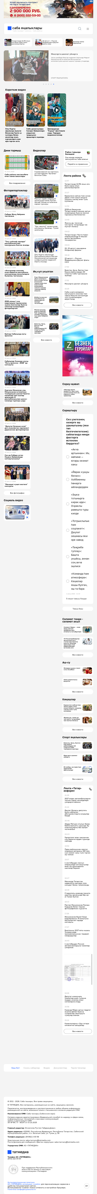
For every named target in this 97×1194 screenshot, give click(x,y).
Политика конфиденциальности (22, 1189)
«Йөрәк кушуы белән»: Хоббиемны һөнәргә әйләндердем (80, 479)
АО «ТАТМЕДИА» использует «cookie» (24, 1184)
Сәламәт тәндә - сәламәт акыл (72, 620)
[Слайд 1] (43, 84)
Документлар (60, 1068)
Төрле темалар (78, 1068)
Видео (47, 1068)
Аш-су (66, 662)
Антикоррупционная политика (21, 1182)
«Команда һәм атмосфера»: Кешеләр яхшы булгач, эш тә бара (80, 581)
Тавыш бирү (78, 609)
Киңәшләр (69, 699)
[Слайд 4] (51, 84)
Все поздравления (17, 183)
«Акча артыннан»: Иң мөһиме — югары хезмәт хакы (80, 457)
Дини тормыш (12, 150)
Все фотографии (17, 493)
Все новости (46, 340)
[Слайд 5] (53, 84)
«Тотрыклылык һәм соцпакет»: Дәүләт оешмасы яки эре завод (80, 530)
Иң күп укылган (43, 271)
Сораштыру (69, 410)
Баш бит (15, 1068)
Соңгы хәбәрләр (31, 1068)
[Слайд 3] (48, 84)
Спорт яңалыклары (74, 737)
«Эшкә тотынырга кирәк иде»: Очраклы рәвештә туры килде (79, 504)
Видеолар (39, 150)
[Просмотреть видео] (14, 109)
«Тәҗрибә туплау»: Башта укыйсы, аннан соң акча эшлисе (80, 557)
